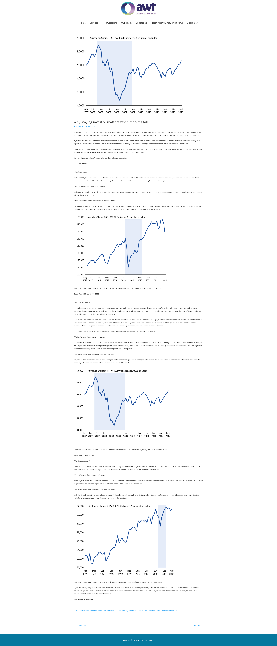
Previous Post (80, 625)
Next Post (198, 625)
